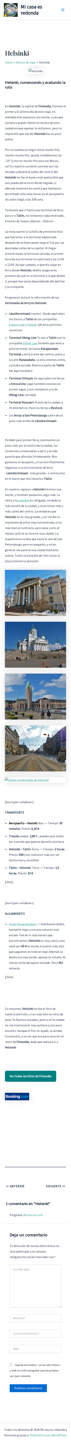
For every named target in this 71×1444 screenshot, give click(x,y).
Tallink (32, 325)
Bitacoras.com (33, 1215)
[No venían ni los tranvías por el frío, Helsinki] (35, 748)
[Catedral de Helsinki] (35, 645)
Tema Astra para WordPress (48, 1435)
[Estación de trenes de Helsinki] (35, 697)
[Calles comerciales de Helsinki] (35, 780)
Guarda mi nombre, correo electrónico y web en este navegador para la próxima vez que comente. (35, 1370)
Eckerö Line (16, 325)
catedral (23, 500)
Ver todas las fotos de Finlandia (30, 1076)
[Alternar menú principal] (62, 10)
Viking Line (30, 343)
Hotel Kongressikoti (23, 924)
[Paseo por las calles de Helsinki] (35, 593)
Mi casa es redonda (31, 10)
